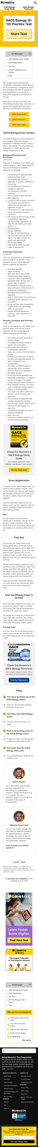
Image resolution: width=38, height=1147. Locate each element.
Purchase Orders (25, 1079)
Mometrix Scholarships (27, 1102)
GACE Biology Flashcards (28, 8)
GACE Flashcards (19, 119)
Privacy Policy (25, 1087)
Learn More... (10, 1069)
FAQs (10, 76)
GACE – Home (20, 862)
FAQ (5, 1105)
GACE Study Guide (19, 114)
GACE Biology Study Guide (9, 8)
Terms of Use (24, 1091)
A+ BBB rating (15, 1037)
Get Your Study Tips (19, 1142)
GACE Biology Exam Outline (19, 59)
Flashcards (7, 1079)
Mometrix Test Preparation (18, 878)
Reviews (6, 1102)
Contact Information (26, 1082)
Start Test (19, 34)
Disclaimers (24, 1094)
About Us (6, 1108)
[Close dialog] (34, 1128)
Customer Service (26, 1076)
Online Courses (8, 1082)
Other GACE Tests (19, 125)
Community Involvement (10, 1085)
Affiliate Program (8, 1088)
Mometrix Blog (8, 1096)
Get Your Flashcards (19, 680)
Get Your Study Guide (19, 470)
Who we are (26, 1040)
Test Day (12, 66)
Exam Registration (15, 63)
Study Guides (7, 1076)
